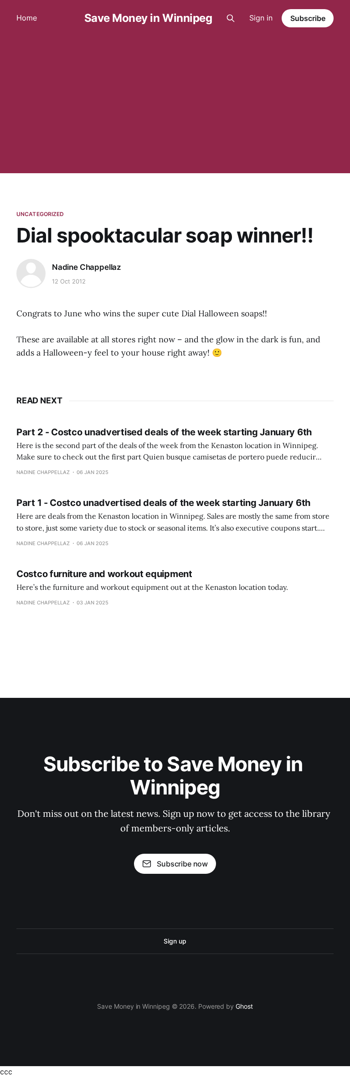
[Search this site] (230, 18)
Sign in (261, 17)
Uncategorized (40, 214)
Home (26, 17)
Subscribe (307, 18)
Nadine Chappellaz (86, 267)
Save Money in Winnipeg (148, 18)
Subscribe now (182, 863)
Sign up (175, 941)
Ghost (244, 1006)
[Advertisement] (175, 105)
